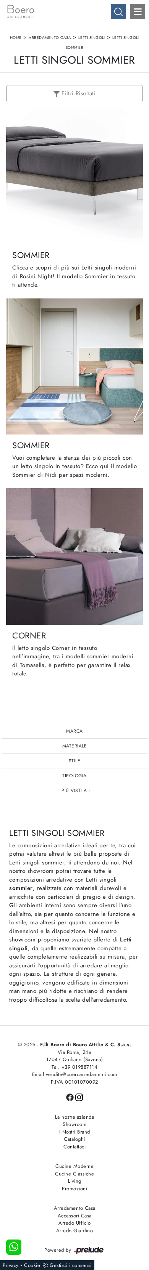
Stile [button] (75, 760)
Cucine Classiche (74, 1173)
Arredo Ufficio (74, 1223)
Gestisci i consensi (71, 1265)
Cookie (32, 1265)
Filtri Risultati (78, 93)
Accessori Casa (75, 1215)
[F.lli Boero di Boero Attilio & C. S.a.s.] (74, 11)
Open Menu (137, 11)
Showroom (74, 1124)
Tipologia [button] (74, 775)
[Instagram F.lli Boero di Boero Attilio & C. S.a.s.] (79, 1096)
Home (16, 37)
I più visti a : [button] (74, 790)
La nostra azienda (74, 1117)
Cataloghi (74, 1139)
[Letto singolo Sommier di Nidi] (74, 366)
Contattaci (74, 1146)
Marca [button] (74, 731)
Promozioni (74, 1188)
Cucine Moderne (74, 1166)
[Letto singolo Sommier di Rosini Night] (74, 176)
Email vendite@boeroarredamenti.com (74, 1074)
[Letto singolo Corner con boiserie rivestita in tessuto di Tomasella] (74, 556)
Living (74, 1181)
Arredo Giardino (74, 1230)
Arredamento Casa (50, 37)
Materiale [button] (74, 745)
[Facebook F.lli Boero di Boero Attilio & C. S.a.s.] (71, 1096)
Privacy (11, 1265)
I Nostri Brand (74, 1131)
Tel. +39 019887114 (74, 1067)
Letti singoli (91, 37)
